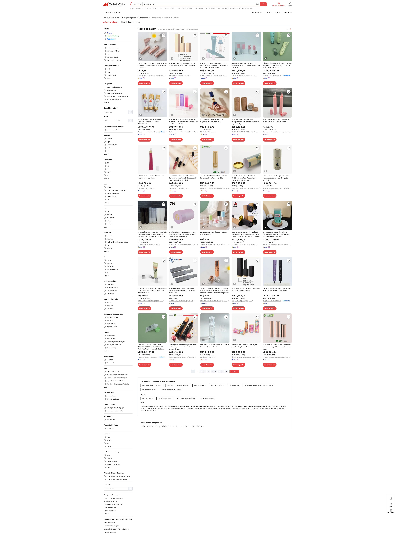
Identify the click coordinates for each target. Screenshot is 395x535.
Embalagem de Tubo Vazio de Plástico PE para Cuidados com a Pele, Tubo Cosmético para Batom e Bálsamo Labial (214, 65)
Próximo (233, 371)
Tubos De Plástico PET (149, 390)
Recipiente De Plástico (231, 8)
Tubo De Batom (234, 385)
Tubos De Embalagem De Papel (152, 385)
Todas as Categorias (112, 12)
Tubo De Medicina (199, 385)
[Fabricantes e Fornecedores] (114, 4)
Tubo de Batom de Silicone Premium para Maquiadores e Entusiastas (151, 177)
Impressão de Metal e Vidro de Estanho (116, 529)
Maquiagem (220, 8)
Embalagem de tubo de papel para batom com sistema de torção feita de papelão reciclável (276, 178)
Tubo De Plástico (157, 8)
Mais (142, 402)
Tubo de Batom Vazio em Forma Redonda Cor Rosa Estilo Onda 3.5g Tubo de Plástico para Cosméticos (152, 65)
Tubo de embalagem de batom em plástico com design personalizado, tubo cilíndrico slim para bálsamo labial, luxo (183, 122)
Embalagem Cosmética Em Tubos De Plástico (258, 385)
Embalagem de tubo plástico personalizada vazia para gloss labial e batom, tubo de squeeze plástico (182, 347)
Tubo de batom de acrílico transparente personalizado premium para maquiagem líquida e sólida (182, 290)
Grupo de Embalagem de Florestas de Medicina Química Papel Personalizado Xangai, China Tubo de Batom (244, 178)
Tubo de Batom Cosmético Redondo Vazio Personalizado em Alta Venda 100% (213, 177)
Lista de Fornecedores (130, 22)
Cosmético (148, 8)
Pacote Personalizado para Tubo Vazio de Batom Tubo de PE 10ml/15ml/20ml (276, 121)
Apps (277, 12)
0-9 (142, 426)
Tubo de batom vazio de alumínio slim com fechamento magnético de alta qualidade (182, 64)
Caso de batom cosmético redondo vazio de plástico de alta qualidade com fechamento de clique (277, 347)
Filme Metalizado (109, 523)
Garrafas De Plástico (169, 8)
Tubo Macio (212, 8)
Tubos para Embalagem (111, 526)
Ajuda (269, 12)
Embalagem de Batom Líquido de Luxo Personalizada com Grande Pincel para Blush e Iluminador (246, 65)
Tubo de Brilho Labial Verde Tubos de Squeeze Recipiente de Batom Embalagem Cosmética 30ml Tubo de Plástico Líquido (277, 65)
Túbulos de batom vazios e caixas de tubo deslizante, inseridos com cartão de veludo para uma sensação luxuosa (182, 234)
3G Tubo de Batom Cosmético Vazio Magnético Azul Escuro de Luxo (211, 121)
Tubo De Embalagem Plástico (185, 8)
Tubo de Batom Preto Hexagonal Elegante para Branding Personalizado (245, 346)
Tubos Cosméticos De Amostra (171, 390)
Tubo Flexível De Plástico (246, 8)
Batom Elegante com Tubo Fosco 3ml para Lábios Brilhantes (213, 233)
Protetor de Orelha (110, 532)
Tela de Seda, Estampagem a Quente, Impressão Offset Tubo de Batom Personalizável (149, 121)
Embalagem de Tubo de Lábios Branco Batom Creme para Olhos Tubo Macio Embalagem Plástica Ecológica (152, 290)
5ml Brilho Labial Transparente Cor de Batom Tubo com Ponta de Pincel (214, 346)
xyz (202, 426)
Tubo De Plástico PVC (201, 8)
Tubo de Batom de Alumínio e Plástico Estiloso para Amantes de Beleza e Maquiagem (277, 289)
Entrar (290, 5)
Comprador (256, 12)
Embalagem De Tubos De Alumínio (178, 385)
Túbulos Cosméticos (217, 385)
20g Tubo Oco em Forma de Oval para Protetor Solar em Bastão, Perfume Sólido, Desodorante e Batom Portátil (276, 234)
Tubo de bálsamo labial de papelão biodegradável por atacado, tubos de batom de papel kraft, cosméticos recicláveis (245, 122)
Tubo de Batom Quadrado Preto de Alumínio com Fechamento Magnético (246, 289)
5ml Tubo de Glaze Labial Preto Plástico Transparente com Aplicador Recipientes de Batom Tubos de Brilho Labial (182, 178)
